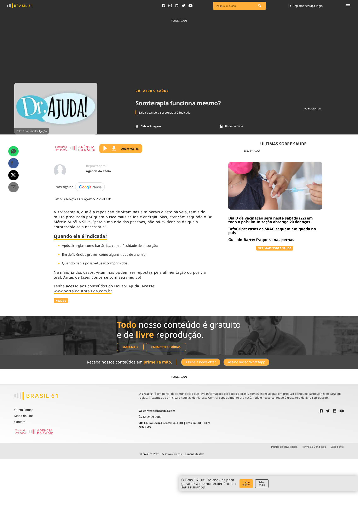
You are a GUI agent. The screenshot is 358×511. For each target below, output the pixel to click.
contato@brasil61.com (159, 411)
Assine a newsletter (200, 362)
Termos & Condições (314, 447)
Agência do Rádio (98, 171)
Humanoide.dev (194, 454)
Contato (19, 422)
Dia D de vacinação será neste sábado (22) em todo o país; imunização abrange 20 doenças (270, 220)
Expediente (337, 447)
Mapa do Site (23, 416)
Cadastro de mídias (165, 347)
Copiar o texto (234, 126)
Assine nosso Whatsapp (246, 362)
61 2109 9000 (152, 416)
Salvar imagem (151, 126)
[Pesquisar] (259, 6)
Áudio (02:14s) (130, 148)
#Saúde (61, 300)
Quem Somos (23, 410)
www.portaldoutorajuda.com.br (82, 290)
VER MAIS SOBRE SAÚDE (274, 248)
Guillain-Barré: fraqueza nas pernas (261, 239)
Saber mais (261, 483)
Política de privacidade (284, 447)
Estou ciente (246, 483)
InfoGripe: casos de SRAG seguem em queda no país (272, 230)
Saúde (163, 90)
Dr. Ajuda (145, 90)
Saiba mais (130, 347)
